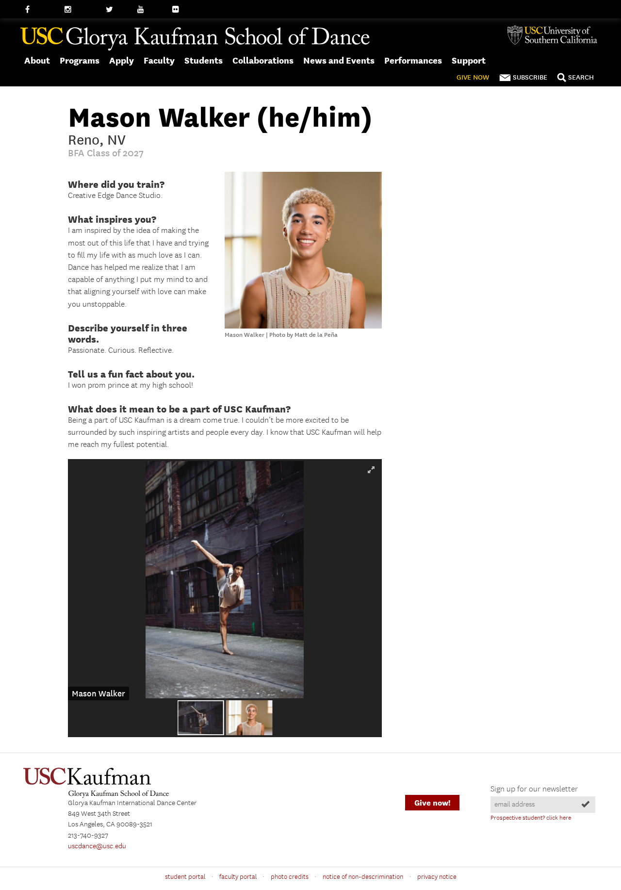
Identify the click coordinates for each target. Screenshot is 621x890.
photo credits (290, 877)
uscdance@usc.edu (97, 846)
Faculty (159, 60)
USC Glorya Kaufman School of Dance (195, 39)
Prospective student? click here (530, 818)
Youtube (150, 10)
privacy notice (437, 877)
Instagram (80, 10)
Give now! (432, 803)
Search (581, 77)
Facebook (40, 10)
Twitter (117, 10)
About (37, 60)
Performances (413, 60)
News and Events (339, 60)
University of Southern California (556, 35)
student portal (185, 877)
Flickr (181, 10)
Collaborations (263, 60)
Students (203, 60)
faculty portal (238, 877)
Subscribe (530, 77)
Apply (121, 60)
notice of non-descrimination (363, 877)
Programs (79, 60)
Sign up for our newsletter (534, 789)
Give (473, 77)
